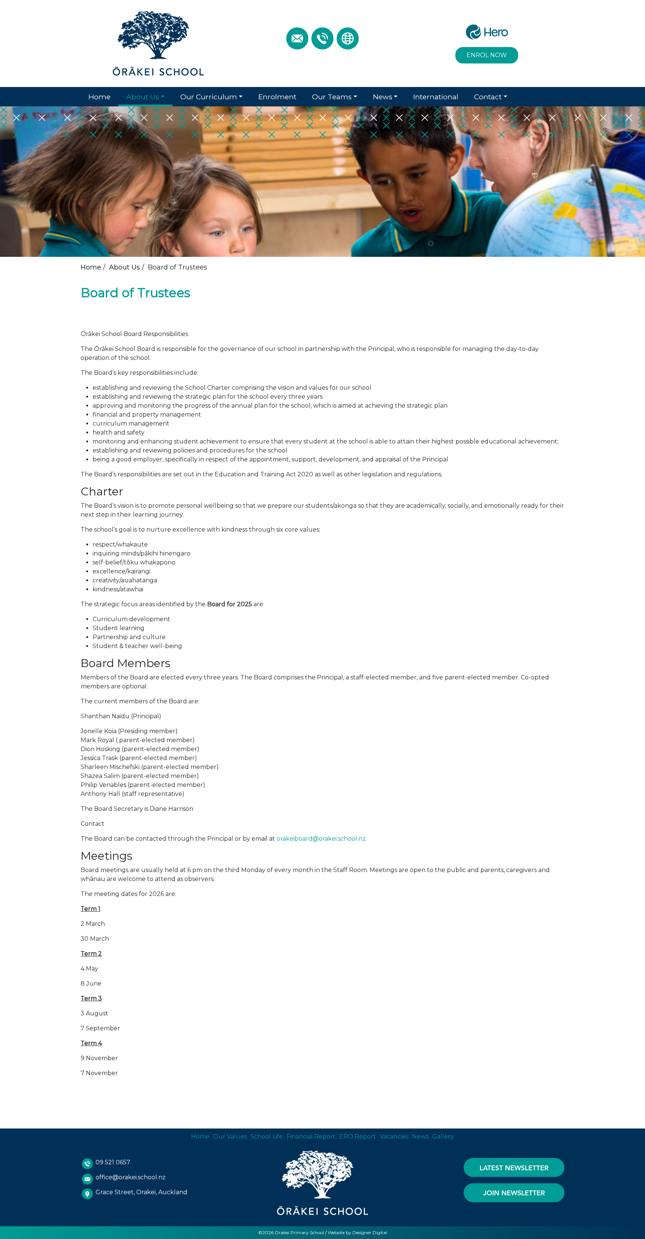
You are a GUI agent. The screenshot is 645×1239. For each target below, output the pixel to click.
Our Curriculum (208, 97)
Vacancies (394, 1136)
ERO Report (357, 1136)
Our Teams (332, 97)
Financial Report (311, 1136)
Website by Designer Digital (357, 1232)
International (435, 97)
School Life (266, 1136)
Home (99, 97)
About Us (142, 97)
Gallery (443, 1136)
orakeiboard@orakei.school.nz (321, 838)
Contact (488, 97)
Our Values (230, 1136)
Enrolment (277, 97)
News (382, 97)
